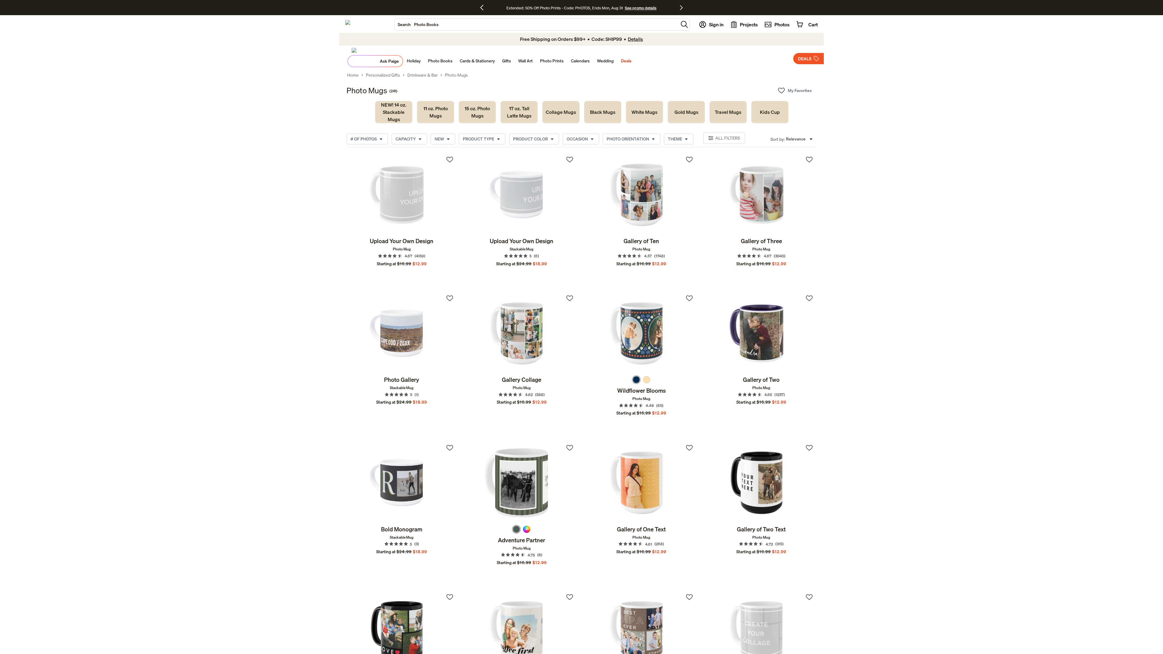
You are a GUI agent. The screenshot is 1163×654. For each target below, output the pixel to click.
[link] (393, 112)
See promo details (640, 8)
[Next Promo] (681, 7)
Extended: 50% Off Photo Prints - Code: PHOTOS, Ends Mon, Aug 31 (564, 8)
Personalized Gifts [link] (383, 75)
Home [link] (353, 75)
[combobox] (536, 24)
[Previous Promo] (484, 7)
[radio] (636, 379)
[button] (684, 24)
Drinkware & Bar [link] (422, 75)
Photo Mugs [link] (456, 75)
